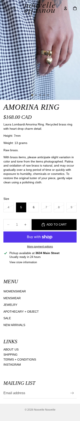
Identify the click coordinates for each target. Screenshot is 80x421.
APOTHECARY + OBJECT (21, 311)
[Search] (14, 8)
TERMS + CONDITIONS (19, 359)
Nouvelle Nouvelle (44, 409)
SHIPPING (10, 354)
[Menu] (5, 8)
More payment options (40, 246)
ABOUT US (11, 349)
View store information (23, 262)
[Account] (65, 8)
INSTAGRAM (12, 364)
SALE (7, 318)
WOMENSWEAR (14, 291)
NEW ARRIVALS (14, 325)
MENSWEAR (12, 298)
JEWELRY (10, 304)
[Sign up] (72, 393)
